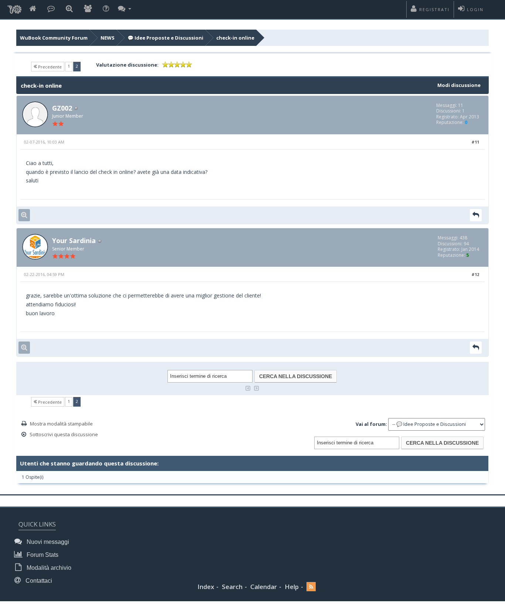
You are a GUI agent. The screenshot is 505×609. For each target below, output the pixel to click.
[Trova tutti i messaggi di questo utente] (24, 215)
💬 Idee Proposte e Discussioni (165, 37)
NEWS (108, 37)
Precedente (49, 67)
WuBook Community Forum (54, 37)
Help (292, 586)
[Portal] (51, 9)
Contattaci (38, 581)
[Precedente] (248, 388)
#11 (475, 142)
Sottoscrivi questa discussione (64, 434)
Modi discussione (459, 85)
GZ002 (62, 108)
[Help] (106, 9)
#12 (475, 274)
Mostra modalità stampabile (61, 423)
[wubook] (14, 7)
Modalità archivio (48, 568)
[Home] (32, 9)
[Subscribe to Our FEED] (311, 587)
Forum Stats (41, 555)
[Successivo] (256, 388)
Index (205, 586)
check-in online (235, 37)
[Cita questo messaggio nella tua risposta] (476, 215)
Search (232, 586)
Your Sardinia (74, 240)
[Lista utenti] (87, 9)
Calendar (263, 586)
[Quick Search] (69, 9)
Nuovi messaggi (47, 542)
